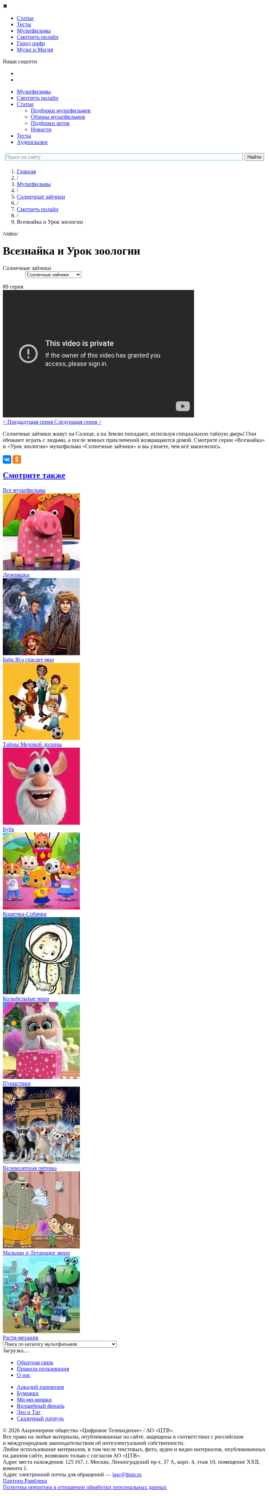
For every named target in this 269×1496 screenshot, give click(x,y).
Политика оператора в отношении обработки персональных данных (85, 1487)
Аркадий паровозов (40, 1387)
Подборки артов (50, 123)
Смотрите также (34, 475)
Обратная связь (35, 1362)
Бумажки (28, 1393)
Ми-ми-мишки (34, 1399)
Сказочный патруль (40, 1418)
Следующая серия (78, 422)
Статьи (25, 104)
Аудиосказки (32, 142)
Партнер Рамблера (25, 1481)
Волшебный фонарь (40, 1406)
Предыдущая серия (28, 422)
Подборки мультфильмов (61, 110)
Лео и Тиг (29, 1412)
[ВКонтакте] (7, 459)
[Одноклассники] (17, 459)
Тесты (24, 136)
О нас (23, 1375)
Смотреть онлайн (37, 98)
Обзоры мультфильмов (58, 117)
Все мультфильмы (24, 490)
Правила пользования (43, 1369)
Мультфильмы (34, 92)
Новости (41, 129)
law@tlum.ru (127, 1474)
